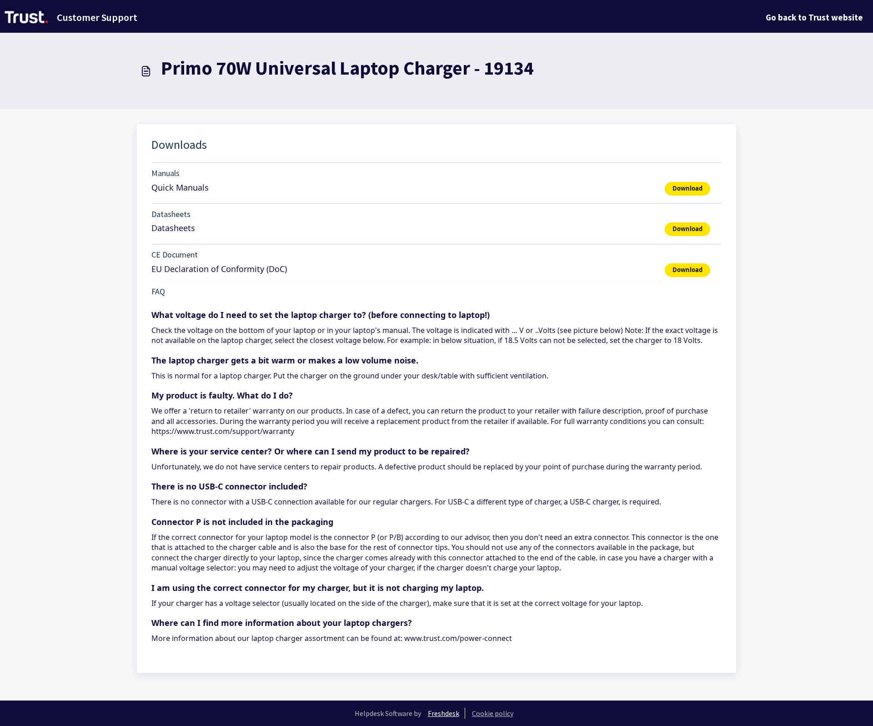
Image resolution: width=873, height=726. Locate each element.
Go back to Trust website (814, 17)
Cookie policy (492, 713)
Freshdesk (443, 713)
